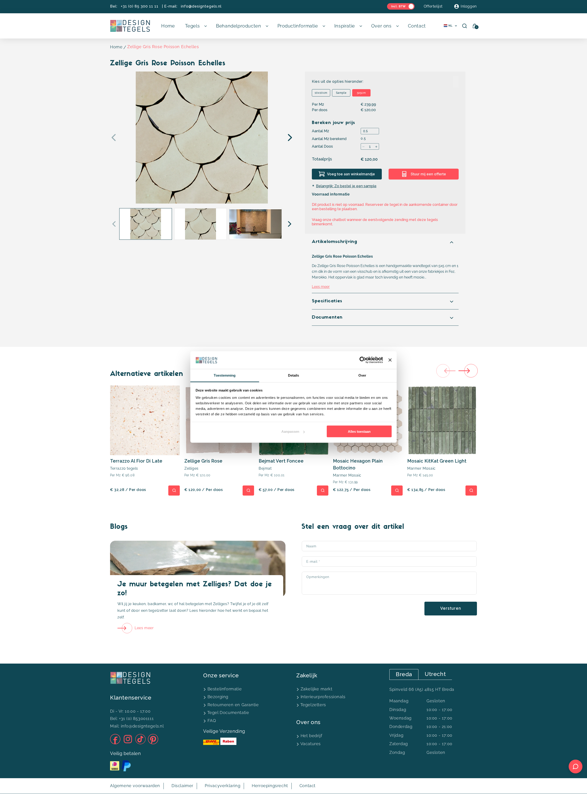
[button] (195, 26)
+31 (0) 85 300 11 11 (139, 6)
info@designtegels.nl (201, 6)
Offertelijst (433, 6)
